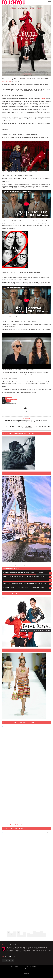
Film (9, 402)
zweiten (9, 227)
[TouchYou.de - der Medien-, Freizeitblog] (14, 2)
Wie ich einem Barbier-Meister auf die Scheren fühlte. (12, 824)
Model (25, 377)
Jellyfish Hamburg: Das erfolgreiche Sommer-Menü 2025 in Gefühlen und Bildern (25, 580)
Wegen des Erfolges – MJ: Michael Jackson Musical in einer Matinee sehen (23, 576)
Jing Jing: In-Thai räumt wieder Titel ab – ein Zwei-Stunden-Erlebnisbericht (24, 587)
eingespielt (43, 98)
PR (5, 398)
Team (26, 971)
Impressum (26, 973)
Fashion (3, 283)
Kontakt (26, 968)
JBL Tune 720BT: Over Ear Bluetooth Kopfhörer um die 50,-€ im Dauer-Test (23, 572)
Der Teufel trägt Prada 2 (11, 399)
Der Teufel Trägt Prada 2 (10, 403)
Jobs (26, 976)
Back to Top (26, 940)
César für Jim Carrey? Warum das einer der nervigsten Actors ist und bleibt (24, 583)
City (17, 283)
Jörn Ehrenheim (6, 81)
